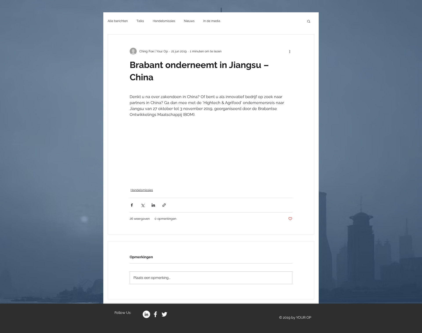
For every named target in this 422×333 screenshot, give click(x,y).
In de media (211, 21)
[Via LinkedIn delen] (153, 205)
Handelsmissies (164, 21)
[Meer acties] (289, 51)
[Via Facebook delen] (132, 205)
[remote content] (211, 150)
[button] (309, 21)
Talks (140, 21)
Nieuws (189, 21)
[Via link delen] (164, 205)
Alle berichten (118, 21)
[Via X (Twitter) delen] (142, 205)
